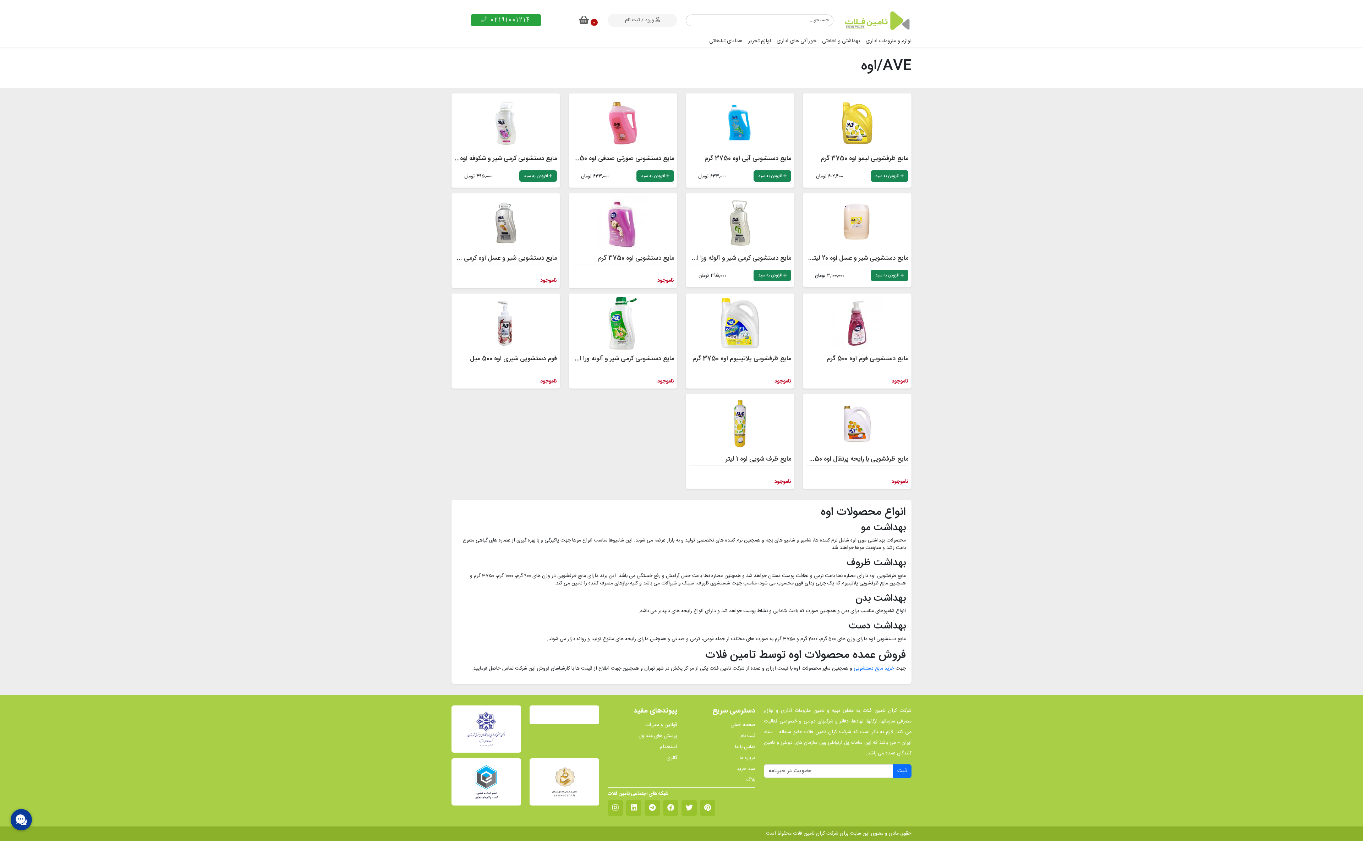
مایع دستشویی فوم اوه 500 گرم (867, 358)
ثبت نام (747, 736)
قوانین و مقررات (661, 725)
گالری (672, 758)
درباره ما (747, 758)
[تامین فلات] (877, 20)
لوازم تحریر (759, 41)
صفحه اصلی (742, 725)
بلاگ (750, 780)
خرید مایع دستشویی (874, 668)
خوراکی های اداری (796, 41)
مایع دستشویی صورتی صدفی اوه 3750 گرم (617, 158)
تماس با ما (745, 747)
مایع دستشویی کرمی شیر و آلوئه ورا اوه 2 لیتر (733, 258)
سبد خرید (746, 769)
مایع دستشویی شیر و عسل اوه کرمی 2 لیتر (502, 258)
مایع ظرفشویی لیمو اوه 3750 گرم (864, 158)
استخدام (668, 747)
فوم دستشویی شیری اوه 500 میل (513, 358)
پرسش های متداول (658, 736)
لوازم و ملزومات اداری (889, 41)
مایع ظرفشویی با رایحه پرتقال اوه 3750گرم (853, 459)
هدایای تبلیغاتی (726, 41)
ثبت (902, 771)
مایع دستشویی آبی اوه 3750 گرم (748, 158)
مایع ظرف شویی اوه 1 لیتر (758, 459)
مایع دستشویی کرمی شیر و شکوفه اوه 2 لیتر (500, 158)
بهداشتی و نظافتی (841, 41)
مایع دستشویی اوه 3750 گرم (636, 258)
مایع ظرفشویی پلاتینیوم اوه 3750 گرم (742, 358)
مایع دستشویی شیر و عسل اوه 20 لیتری (857, 258)
